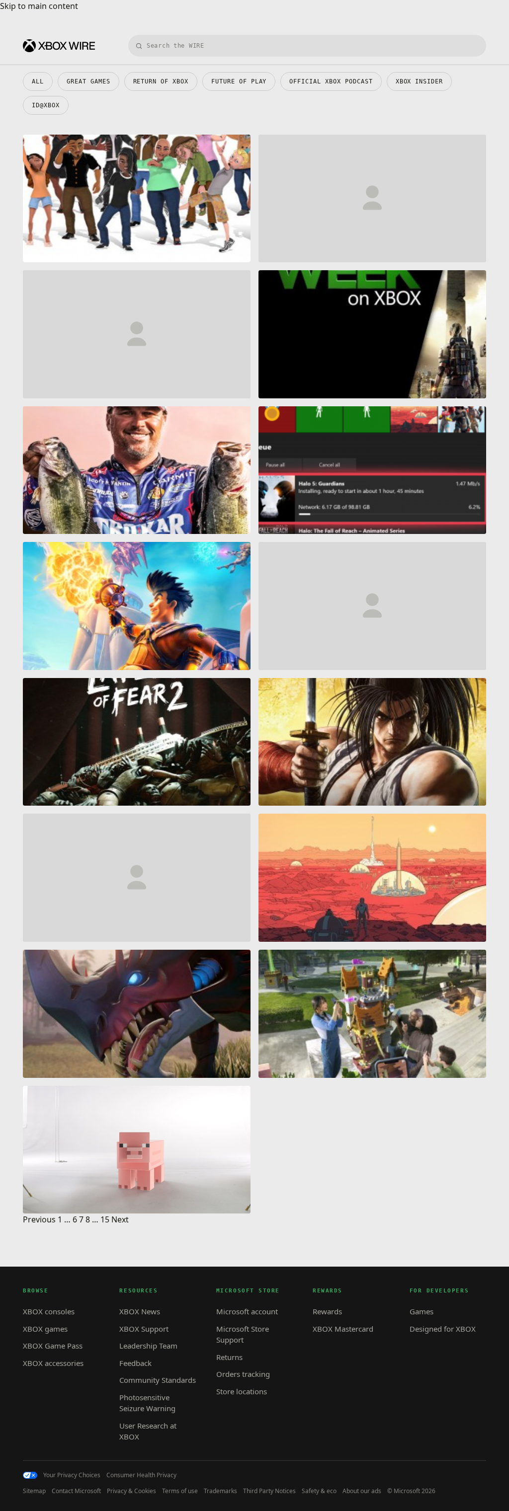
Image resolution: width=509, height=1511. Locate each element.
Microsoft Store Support (242, 1334)
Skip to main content (39, 5)
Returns (229, 1357)
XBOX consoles (49, 1311)
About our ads (361, 1491)
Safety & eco (319, 1491)
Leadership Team (148, 1346)
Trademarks (220, 1491)
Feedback (135, 1363)
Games (421, 1311)
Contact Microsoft (76, 1491)
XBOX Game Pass (53, 1346)
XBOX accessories (53, 1363)
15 (104, 1219)
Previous (39, 1219)
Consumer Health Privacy (141, 1475)
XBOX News (139, 1311)
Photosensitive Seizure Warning (147, 1403)
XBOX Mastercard (343, 1329)
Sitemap (34, 1491)
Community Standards (157, 1380)
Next (120, 1219)
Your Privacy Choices (71, 1475)
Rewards (327, 1311)
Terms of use (180, 1491)
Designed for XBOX (443, 1329)
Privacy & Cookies (131, 1491)
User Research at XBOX (147, 1431)
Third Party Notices (269, 1491)
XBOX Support (144, 1329)
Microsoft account (247, 1311)
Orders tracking (243, 1374)
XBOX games (45, 1329)
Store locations (241, 1391)
